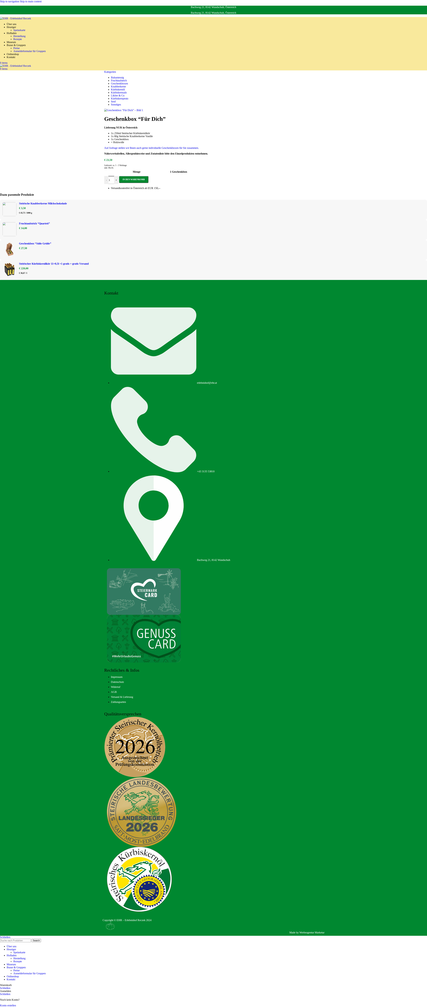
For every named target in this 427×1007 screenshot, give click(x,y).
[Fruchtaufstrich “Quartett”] (10, 229)
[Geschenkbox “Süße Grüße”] (10, 249)
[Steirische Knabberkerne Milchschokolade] (10, 209)
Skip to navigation (10, 1)
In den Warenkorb (134, 179)
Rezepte (17, 39)
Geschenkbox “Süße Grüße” (35, 243)
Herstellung (19, 36)
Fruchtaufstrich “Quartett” (34, 223)
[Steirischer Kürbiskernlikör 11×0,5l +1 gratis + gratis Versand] (10, 269)
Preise (16, 48)
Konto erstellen (8, 1005)
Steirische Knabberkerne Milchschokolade (43, 203)
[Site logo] (15, 18)
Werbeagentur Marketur (311, 932)
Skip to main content (31, 1)
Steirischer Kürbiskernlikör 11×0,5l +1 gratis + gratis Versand (54, 263)
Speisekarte (19, 30)
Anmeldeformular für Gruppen (29, 51)
